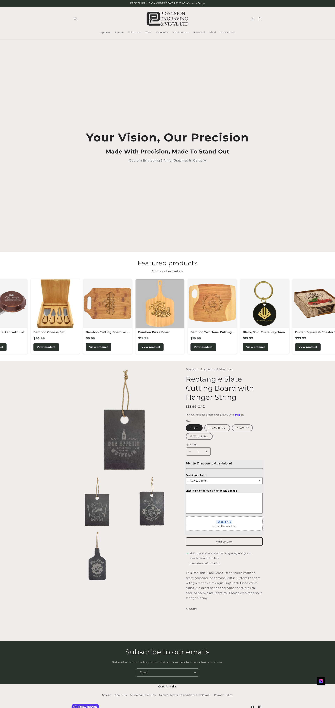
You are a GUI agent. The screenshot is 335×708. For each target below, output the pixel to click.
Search (106, 695)
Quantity (191, 444)
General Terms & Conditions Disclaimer (185, 695)
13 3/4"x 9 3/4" (199, 436)
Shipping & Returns (143, 695)
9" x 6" (194, 427)
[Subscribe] (195, 672)
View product (26, 347)
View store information (205, 563)
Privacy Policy (223, 695)
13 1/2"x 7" (242, 427)
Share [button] (193, 608)
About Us (121, 695)
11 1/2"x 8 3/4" (217, 427)
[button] (75, 18)
